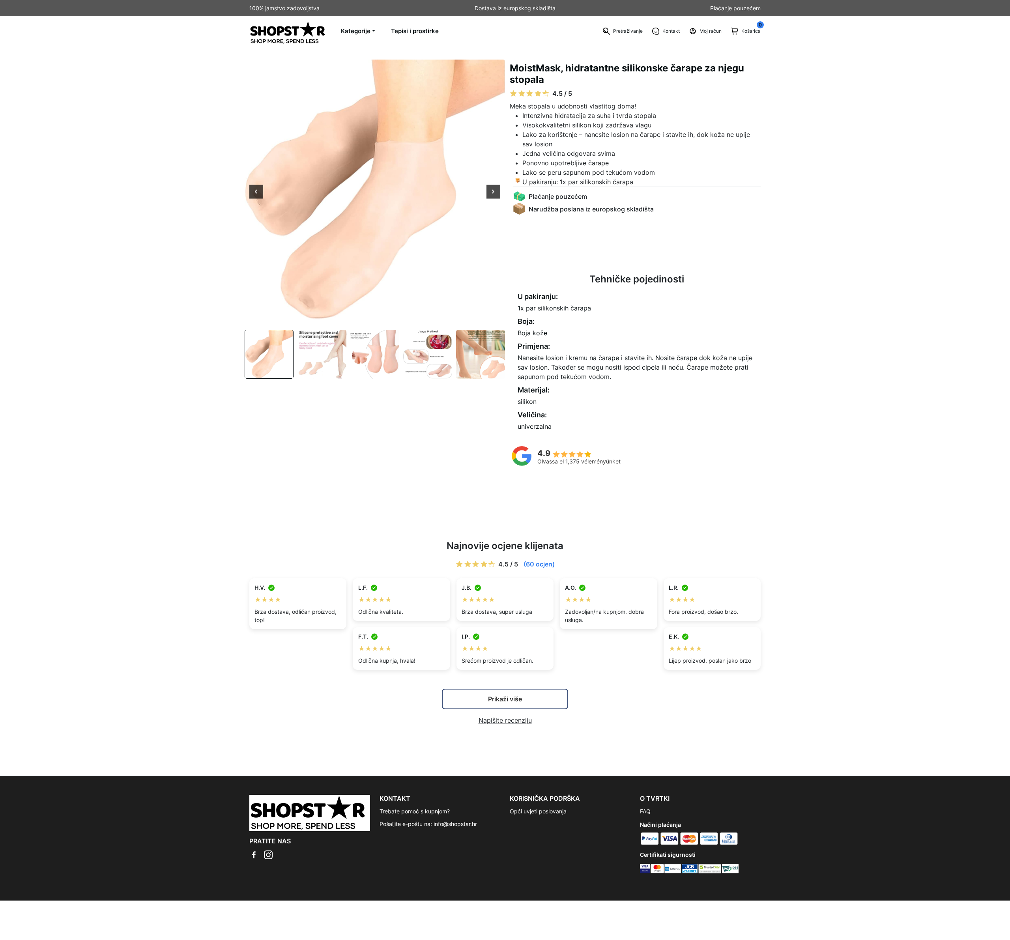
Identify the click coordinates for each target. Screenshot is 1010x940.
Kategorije (355, 31)
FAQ (645, 811)
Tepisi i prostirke (415, 31)
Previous (256, 192)
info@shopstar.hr (455, 823)
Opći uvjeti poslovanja (538, 811)
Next (493, 192)
